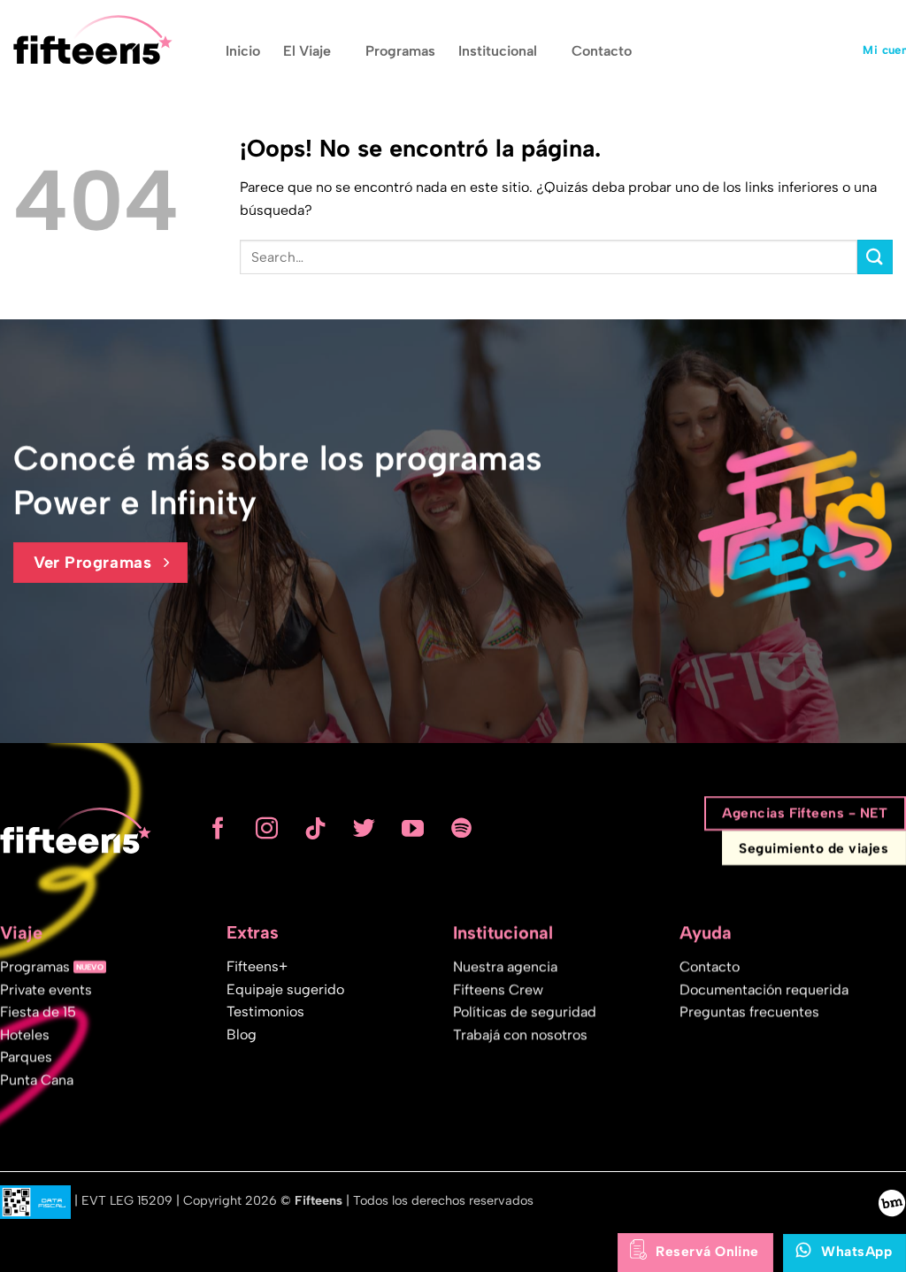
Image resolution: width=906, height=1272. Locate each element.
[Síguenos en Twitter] (364, 829)
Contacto (602, 50)
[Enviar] (875, 257)
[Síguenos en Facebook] (218, 829)
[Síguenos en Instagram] (267, 829)
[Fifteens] (93, 39)
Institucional (497, 50)
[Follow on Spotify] (461, 829)
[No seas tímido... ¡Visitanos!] (892, 1202)
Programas (400, 50)
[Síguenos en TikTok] (315, 829)
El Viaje (307, 50)
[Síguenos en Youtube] (413, 829)
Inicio (243, 50)
